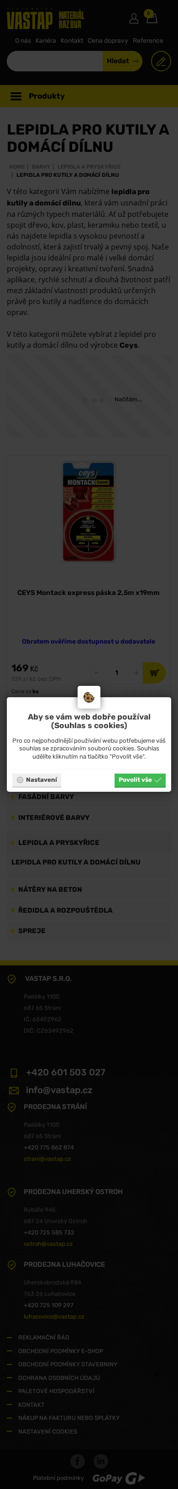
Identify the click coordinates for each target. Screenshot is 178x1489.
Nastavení (41, 779)
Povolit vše (135, 779)
